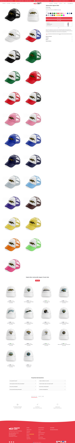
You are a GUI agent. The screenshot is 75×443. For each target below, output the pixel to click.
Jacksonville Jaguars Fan (11, 344)
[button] (4, 3)
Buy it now (59, 20)
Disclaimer (28, 437)
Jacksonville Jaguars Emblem (29, 344)
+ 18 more (12, 343)
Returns (47, 39)
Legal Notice (29, 438)
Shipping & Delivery (41, 432)
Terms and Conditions (41, 438)
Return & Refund (41, 434)
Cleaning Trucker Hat (49, 24)
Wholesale (28, 431)
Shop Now (37, 280)
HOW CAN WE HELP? (41, 427)
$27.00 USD (11, 302)
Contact (39, 431)
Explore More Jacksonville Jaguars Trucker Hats (37, 277)
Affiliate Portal (29, 429)
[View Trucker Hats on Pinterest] (13, 442)
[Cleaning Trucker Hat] (68, 24)
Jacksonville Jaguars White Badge (28, 301)
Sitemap (28, 435)
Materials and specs (49, 36)
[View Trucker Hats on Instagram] (9, 442)
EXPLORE (28, 427)
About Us (28, 432)
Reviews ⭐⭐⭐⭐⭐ (30, 434)
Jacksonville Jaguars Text (46, 301)
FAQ (39, 435)
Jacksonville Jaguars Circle (46, 344)
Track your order (41, 429)
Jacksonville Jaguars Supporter (64, 301)
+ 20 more (30, 343)
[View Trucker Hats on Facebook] (11, 442)
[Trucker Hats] (37, 3)
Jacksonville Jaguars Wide (11, 301)
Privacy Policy (40, 437)
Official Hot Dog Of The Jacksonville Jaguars (64, 344)
